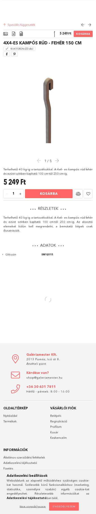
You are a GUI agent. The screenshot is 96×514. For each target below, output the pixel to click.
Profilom (56, 426)
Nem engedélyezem (33, 506)
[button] (78, 193)
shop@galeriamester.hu (44, 377)
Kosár (54, 432)
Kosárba (83, 33)
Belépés (55, 415)
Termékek (10, 421)
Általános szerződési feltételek (24, 457)
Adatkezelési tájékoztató (20, 462)
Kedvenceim (58, 437)
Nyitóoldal (10, 415)
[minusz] (7, 194)
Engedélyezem (64, 506)
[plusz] (20, 194)
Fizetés (8, 468)
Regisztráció (58, 421)
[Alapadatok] (5, 34)
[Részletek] (13, 34)
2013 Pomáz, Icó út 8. (43, 359)
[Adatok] (21, 34)
